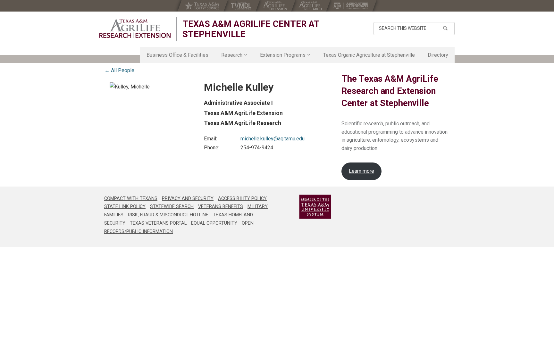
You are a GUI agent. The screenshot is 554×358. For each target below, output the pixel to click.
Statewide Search (172, 206)
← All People (119, 70)
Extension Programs (283, 55)
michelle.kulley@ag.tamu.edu (272, 139)
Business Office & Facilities (177, 55)
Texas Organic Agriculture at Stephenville (369, 55)
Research (231, 55)
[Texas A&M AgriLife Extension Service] (275, 6)
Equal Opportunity (214, 223)
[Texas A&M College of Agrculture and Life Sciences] (351, 6)
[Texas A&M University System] (306, 207)
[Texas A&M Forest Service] (203, 6)
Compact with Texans (130, 198)
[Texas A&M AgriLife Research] (310, 6)
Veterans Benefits (220, 206)
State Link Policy (125, 206)
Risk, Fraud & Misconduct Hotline (168, 215)
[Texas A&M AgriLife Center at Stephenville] (135, 28)
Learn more (361, 171)
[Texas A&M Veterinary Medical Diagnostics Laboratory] (242, 6)
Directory (438, 55)
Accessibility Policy (242, 198)
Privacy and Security (188, 198)
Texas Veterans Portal (158, 223)
